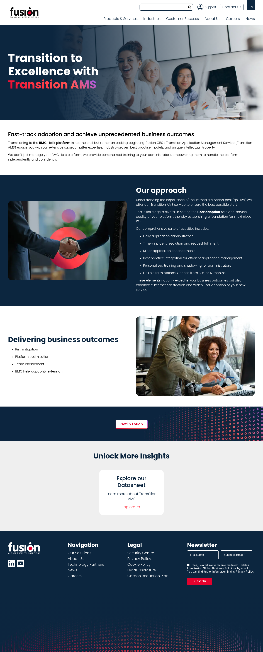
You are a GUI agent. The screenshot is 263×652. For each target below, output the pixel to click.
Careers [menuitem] (233, 19)
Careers (75, 576)
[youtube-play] (20, 563)
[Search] (189, 7)
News (250, 19)
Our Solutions (79, 553)
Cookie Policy (139, 564)
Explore (129, 507)
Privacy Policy (139, 559)
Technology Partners (86, 564)
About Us (76, 559)
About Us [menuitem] (212, 19)
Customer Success (182, 19)
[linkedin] (11, 563)
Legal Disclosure (141, 570)
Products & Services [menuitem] (120, 19)
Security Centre (140, 553)
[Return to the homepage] (24, 12)
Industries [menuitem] (151, 19)
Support (210, 7)
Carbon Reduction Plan (148, 576)
